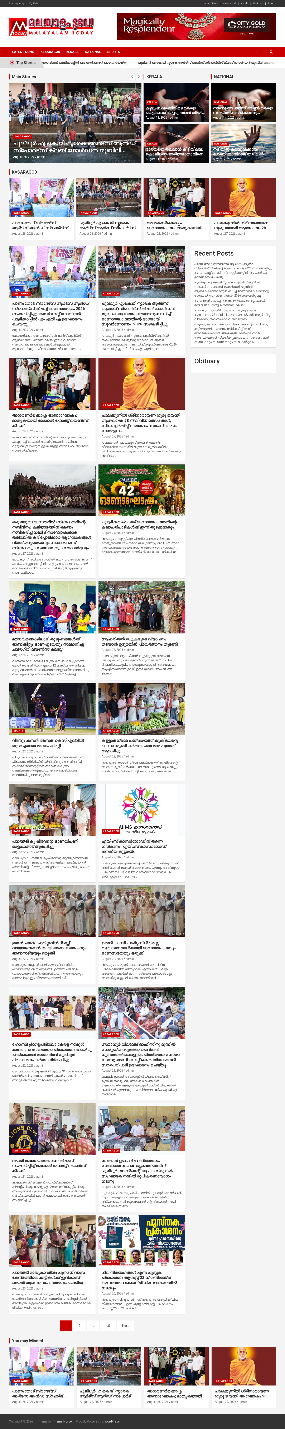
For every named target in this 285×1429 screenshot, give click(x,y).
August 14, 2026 (224, 117)
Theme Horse (62, 1421)
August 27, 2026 (225, 233)
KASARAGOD (24, 172)
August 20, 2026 (23, 1288)
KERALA (154, 76)
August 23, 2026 (112, 649)
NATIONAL (224, 76)
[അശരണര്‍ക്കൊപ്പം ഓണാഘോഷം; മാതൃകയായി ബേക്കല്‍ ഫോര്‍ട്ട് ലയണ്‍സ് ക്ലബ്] (52, 384)
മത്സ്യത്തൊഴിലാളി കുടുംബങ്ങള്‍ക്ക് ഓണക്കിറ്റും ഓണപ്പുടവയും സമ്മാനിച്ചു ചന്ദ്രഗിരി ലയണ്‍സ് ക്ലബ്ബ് (48, 644)
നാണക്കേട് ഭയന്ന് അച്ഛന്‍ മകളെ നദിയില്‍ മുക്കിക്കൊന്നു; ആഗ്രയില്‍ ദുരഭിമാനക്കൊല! (243, 113)
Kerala (244, 3)
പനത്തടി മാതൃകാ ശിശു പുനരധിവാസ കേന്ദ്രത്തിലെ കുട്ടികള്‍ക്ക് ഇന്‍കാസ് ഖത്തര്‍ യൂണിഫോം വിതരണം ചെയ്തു (48, 1277)
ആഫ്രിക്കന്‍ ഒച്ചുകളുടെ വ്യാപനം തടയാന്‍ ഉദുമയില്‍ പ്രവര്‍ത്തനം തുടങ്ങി (140, 642)
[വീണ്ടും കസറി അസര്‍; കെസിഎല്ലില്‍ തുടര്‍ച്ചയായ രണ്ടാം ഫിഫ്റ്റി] (52, 709)
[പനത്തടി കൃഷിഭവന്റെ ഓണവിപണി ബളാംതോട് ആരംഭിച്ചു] (52, 810)
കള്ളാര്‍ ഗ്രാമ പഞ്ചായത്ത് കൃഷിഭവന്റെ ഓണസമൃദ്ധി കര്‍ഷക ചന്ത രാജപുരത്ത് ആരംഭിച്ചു (140, 745)
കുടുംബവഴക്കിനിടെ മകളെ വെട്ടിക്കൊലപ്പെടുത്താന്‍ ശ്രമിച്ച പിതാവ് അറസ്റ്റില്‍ (175, 113)
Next (125, 1326)
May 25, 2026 (222, 159)
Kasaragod (229, 3)
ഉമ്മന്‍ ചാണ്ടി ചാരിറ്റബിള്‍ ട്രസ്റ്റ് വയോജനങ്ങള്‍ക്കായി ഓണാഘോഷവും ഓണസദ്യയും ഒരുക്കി (49, 948)
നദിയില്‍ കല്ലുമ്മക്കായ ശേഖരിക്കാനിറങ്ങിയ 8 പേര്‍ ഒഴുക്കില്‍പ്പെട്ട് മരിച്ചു (238, 154)
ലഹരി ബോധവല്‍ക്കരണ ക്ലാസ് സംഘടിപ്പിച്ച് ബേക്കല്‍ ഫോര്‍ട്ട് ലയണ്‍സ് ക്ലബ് (49, 1165)
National (258, 3)
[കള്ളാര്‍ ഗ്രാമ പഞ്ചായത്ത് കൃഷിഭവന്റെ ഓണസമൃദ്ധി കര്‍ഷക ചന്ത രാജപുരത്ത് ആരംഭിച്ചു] (141, 709)
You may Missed (27, 1340)
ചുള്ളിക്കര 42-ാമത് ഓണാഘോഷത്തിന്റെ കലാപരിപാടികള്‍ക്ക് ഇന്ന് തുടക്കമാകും (139, 524)
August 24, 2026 (112, 533)
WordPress (112, 1421)
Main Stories (24, 76)
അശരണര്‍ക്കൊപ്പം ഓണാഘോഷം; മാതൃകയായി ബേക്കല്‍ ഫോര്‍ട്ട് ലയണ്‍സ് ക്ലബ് (69, 150)
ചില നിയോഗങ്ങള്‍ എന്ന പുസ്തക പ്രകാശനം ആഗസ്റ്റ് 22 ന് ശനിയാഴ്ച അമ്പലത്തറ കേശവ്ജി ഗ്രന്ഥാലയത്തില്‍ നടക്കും (139, 1280)
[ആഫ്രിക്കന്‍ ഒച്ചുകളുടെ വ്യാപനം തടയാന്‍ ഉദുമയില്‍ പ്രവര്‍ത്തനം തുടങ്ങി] (141, 607)
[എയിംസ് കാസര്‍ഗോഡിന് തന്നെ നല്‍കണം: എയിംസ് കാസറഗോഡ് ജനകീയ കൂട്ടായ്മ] (141, 810)
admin (41, 157)
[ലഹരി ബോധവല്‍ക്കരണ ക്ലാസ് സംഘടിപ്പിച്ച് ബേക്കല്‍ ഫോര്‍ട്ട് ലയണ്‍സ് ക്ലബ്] (52, 1129)
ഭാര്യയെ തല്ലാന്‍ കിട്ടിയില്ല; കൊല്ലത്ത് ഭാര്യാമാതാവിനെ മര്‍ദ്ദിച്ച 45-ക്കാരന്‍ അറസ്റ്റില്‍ (174, 154)
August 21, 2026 (112, 1070)
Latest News (210, 3)
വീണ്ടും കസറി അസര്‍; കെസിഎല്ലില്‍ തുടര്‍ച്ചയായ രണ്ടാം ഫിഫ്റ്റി (48, 743)
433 (108, 1326)
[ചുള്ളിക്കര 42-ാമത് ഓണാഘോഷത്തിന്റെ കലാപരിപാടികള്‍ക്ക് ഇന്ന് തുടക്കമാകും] (141, 490)
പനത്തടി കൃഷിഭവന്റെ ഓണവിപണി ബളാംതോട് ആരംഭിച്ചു (45, 844)
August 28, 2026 (24, 157)
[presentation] (132, 77)
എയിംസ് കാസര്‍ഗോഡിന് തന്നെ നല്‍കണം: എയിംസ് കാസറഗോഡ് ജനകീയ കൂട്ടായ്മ (134, 846)
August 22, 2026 (112, 756)
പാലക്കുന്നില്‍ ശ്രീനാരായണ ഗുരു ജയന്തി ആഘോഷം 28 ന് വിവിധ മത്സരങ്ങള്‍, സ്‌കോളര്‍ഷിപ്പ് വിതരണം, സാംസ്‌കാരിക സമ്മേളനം (141, 423)
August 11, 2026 (156, 117)
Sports (272, 3)
